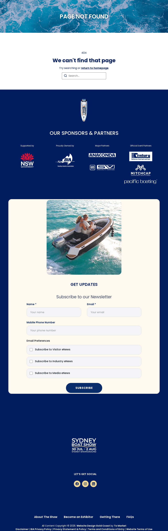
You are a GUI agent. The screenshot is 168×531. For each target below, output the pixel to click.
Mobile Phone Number (41, 322)
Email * (91, 304)
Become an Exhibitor (78, 517)
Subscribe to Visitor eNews (52, 349)
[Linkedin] (93, 484)
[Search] (65, 76)
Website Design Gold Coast (93, 525)
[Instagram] (85, 484)
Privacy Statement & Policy (69, 529)
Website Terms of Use (139, 529)
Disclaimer (22, 529)
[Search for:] (84, 75)
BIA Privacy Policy (41, 529)
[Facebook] (77, 484)
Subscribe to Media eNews (52, 373)
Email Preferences (38, 341)
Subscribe (84, 388)
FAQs (130, 517)
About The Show (45, 517)
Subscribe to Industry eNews (54, 361)
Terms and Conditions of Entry (106, 529)
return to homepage (94, 68)
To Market (120, 525)
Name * (31, 304)
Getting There (110, 517)
